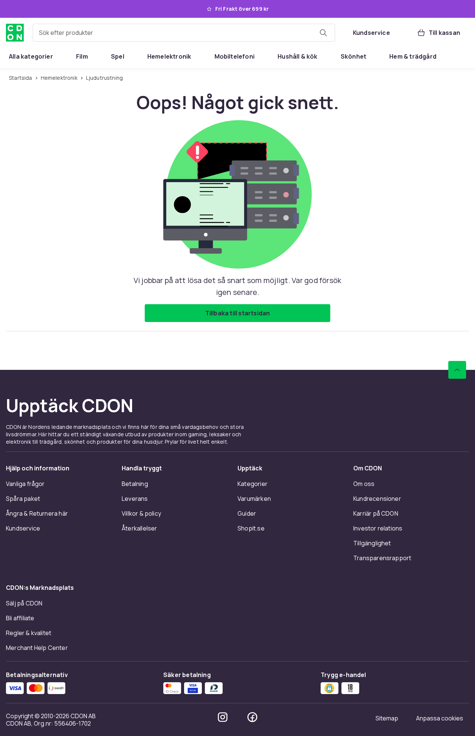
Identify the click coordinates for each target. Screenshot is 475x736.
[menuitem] (31, 56)
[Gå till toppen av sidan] (457, 370)
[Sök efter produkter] (323, 33)
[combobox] (184, 33)
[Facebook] (252, 717)
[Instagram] (223, 717)
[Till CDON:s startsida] (15, 33)
